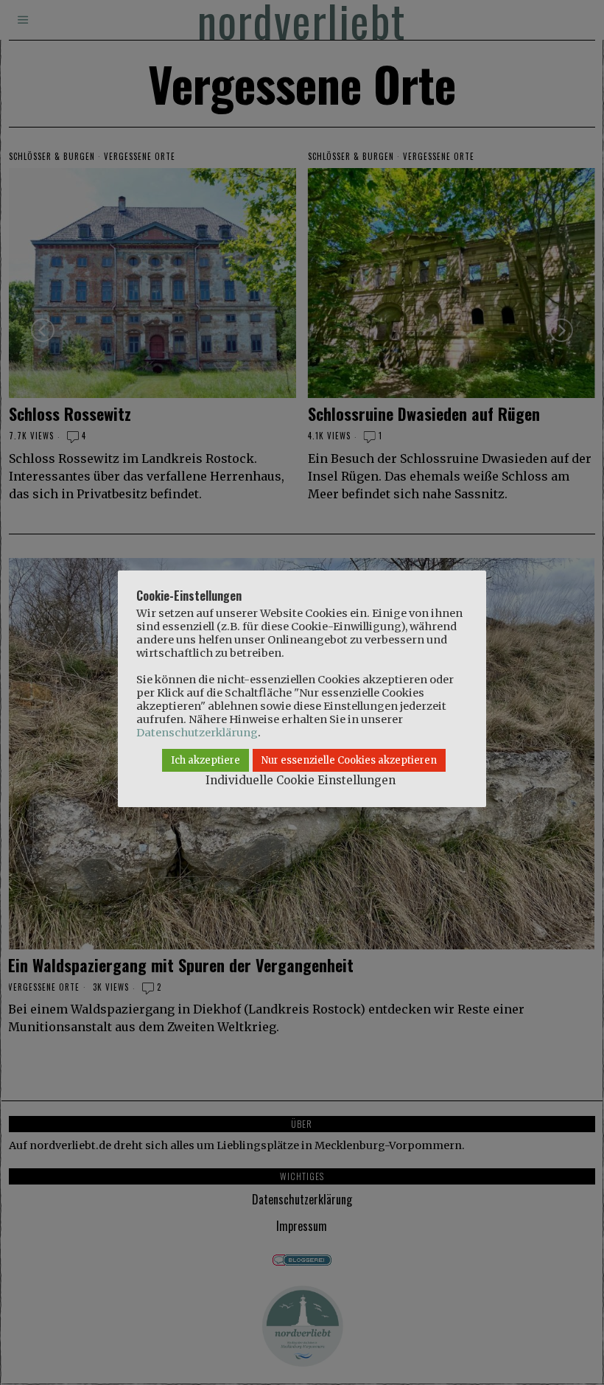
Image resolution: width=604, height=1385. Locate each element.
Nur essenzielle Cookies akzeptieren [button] (349, 760)
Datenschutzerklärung (197, 732)
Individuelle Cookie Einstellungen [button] (301, 780)
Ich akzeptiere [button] (205, 760)
